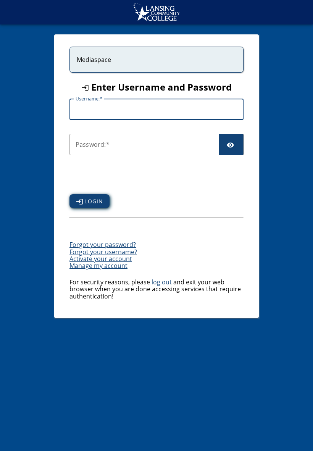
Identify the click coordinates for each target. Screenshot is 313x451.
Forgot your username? (103, 252)
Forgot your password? (102, 244)
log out (162, 282)
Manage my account (98, 265)
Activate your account (100, 259)
